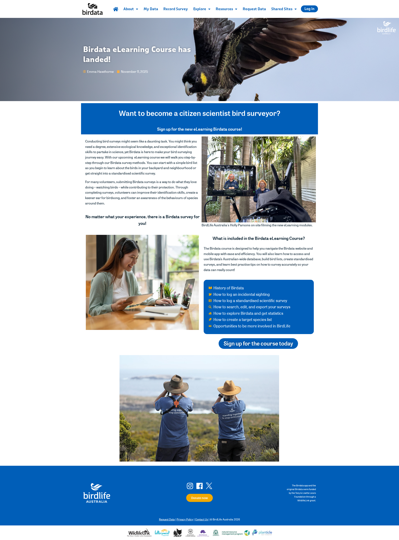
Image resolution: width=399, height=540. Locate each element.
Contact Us (201, 519)
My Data (151, 9)
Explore (199, 9)
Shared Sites (281, 9)
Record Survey (175, 9)
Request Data (254, 9)
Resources (224, 9)
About (128, 9)
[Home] (115, 9)
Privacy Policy (185, 519)
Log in (309, 8)
